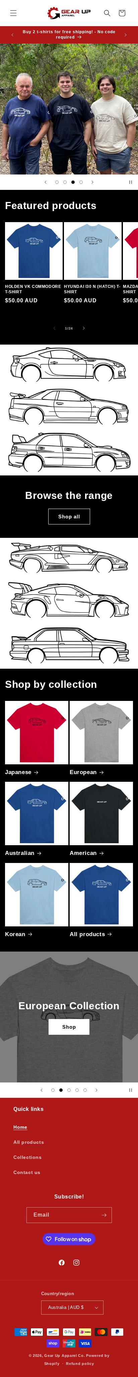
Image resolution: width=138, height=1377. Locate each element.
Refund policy (80, 1364)
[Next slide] (92, 182)
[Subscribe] (104, 1215)
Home (20, 1127)
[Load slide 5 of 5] (85, 1090)
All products (87, 934)
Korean (15, 934)
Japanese (18, 772)
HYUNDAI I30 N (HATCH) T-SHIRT (92, 289)
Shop (69, 1026)
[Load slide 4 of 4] (81, 182)
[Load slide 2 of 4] (65, 182)
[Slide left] (54, 328)
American (83, 853)
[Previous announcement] (12, 35)
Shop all (69, 516)
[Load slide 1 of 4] (57, 182)
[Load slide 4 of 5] (77, 1090)
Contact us (27, 1172)
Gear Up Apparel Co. (64, 1356)
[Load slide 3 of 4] (73, 182)
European (83, 772)
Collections (27, 1157)
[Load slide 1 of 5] (53, 1090)
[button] (13, 13)
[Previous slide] (45, 182)
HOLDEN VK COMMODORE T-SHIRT (33, 289)
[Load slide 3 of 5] (69, 1090)
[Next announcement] (125, 35)
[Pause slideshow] (130, 182)
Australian (19, 853)
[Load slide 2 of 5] (61, 1090)
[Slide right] (83, 328)
